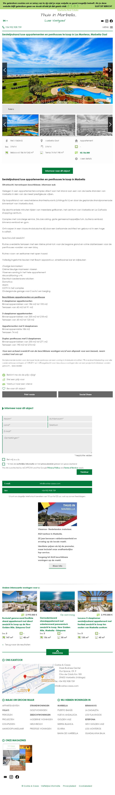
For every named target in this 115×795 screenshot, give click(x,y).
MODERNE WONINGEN (41, 719)
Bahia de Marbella (68, 733)
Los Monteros (93, 728)
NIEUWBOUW (36, 724)
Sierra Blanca (65, 724)
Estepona (90, 719)
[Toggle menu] (104, 27)
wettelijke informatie (25, 464)
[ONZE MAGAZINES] (30, 758)
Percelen (7, 714)
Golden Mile (64, 719)
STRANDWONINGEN (39, 705)
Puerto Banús (65, 710)
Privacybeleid (69, 786)
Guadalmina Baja (95, 733)
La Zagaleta (92, 710)
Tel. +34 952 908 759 (65, 681)
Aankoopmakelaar (13, 728)
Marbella (63, 705)
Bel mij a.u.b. (13, 459)
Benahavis (91, 705)
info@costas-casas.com (66, 685)
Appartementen (10, 705)
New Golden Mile (94, 724)
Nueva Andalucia (67, 714)
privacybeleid (47, 464)
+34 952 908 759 (13, 27)
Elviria (61, 728)
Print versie (29, 394)
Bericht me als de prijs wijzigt (21, 374)
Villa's (5, 710)
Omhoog (57, 653)
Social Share (86, 394)
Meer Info (57, 566)
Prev (4, 70)
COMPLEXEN (8, 724)
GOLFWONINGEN (38, 710)
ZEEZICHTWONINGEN (40, 714)
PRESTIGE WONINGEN (40, 728)
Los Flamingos (93, 714)
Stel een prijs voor (15, 379)
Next (110, 70)
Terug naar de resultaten (17, 644)
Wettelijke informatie (50, 786)
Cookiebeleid (85, 786)
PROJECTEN (8, 719)
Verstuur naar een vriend (19, 383)
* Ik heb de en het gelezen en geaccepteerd (42, 464)
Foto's (11, 109)
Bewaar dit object (16, 388)
